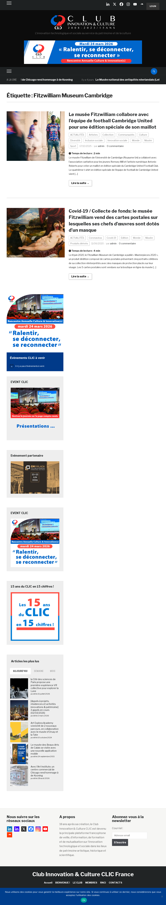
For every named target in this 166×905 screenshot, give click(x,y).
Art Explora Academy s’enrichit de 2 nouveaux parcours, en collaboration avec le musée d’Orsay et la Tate (45, 729)
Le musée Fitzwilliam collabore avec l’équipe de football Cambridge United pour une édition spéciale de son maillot (112, 121)
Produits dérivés (79, 243)
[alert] (35, 366)
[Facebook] (121, 4)
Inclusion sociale (94, 140)
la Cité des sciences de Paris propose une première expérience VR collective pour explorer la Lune (45, 685)
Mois (52, 671)
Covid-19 (111, 237)
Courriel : (117, 828)
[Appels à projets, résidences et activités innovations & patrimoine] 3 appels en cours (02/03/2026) (44, 707)
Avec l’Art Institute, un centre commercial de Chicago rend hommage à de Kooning (44, 771)
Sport (73, 146)
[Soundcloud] (141, 4)
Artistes (93, 134)
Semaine (39, 671)
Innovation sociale (117, 140)
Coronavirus (95, 237)
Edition (124, 237)
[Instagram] (128, 4)
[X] (114, 4)
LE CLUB (77, 882)
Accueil (48, 882)
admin (101, 146)
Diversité (75, 140)
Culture (143, 134)
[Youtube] (135, 4)
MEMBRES (91, 882)
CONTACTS (115, 882)
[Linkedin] (16, 829)
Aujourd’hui (20, 671)
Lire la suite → (80, 183)
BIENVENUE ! (62, 882)
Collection (107, 134)
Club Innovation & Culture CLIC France (83, 874)
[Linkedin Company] (107, 4)
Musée (148, 140)
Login (153, 6)
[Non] (162, 896)
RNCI (103, 882)
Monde (136, 140)
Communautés (126, 134)
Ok (83, 900)
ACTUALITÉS (77, 134)
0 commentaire (115, 146)
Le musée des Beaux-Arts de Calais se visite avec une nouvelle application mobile (45, 749)
